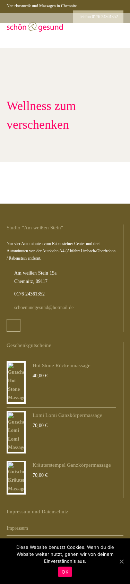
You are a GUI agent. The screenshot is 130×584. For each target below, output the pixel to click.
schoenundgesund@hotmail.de (43, 307)
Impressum (17, 528)
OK (65, 572)
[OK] (121, 561)
